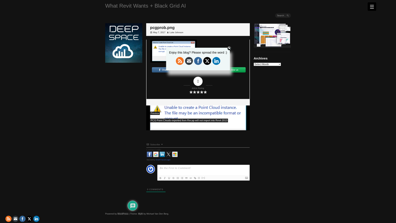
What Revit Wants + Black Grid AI (145, 6)
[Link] (195, 178)
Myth (140, 213)
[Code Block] (191, 178)
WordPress (122, 213)
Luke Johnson (176, 32)
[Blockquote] (186, 178)
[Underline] (169, 178)
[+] (203, 178)
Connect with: (153, 149)
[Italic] (165, 178)
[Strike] (173, 178)
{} (199, 178)
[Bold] (160, 178)
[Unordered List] (182, 178)
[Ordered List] (178, 178)
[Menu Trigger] (372, 6)
